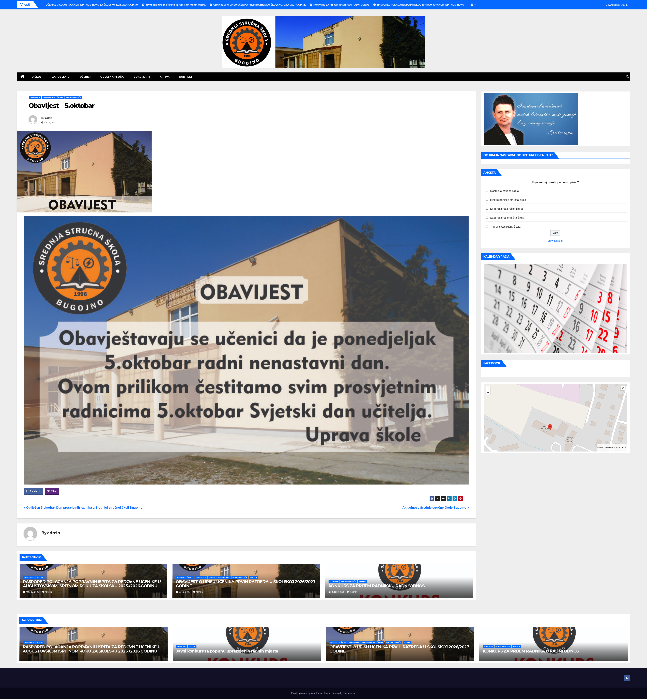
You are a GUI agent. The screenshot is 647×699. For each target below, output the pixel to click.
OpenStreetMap (606, 447)
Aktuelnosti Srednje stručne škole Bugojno (434, 507)
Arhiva (165, 76)
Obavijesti (35, 97)
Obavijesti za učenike (53, 97)
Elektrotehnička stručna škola (508, 199)
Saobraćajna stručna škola (506, 208)
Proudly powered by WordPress (306, 693)
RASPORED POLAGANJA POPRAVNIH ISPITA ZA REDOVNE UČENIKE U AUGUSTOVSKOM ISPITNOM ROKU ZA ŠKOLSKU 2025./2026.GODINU (92, 583)
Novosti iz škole (185, 577)
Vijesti (40, 577)
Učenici (85, 76)
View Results (555, 240)
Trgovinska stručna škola (505, 226)
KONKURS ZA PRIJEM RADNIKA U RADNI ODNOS (377, 585)
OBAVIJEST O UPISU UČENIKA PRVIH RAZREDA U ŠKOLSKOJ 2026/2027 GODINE (245, 583)
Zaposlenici (61, 76)
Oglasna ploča (112, 76)
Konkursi (334, 581)
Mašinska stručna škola (504, 191)
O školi (37, 76)
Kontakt (186, 76)
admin (49, 117)
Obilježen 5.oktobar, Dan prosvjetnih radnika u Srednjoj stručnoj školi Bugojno (83, 507)
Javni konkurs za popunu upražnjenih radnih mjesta (227, 651)
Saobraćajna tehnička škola (507, 217)
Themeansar (349, 693)
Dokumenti (142, 76)
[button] (627, 76)
